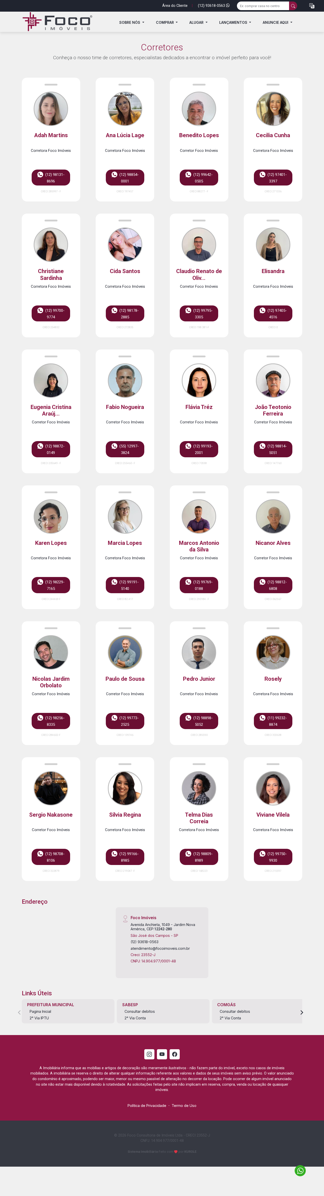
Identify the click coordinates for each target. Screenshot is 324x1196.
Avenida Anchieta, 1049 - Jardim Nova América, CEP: (163, 926)
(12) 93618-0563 (212, 6)
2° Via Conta (135, 1018)
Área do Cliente (175, 6)
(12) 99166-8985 (128, 857)
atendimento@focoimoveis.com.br (160, 948)
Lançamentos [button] (233, 22)
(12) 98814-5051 (277, 449)
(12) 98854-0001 (128, 177)
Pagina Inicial (40, 1011)
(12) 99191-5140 (128, 585)
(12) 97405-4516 (277, 313)
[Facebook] (175, 1054)
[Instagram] (149, 1054)
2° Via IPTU (39, 1018)
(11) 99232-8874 (277, 721)
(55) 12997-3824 (128, 449)
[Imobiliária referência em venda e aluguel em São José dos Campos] (55, 22)
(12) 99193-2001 (202, 449)
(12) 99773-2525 (128, 721)
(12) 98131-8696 (54, 177)
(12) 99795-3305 (202, 313)
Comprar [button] (165, 22)
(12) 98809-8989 (202, 857)
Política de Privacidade (147, 1105)
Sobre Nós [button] (130, 22)
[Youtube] (162, 1054)
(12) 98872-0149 (54, 449)
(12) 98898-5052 (202, 721)
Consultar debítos (140, 1011)
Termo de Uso (184, 1105)
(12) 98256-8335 (54, 721)
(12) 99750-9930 (277, 857)
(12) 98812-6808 (277, 585)
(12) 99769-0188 (202, 585)
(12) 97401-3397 (277, 177)
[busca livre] (293, 6)
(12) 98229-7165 (54, 585)
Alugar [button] (197, 22)
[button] (311, 6)
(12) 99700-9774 (54, 313)
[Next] (301, 1012)
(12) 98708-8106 (54, 857)
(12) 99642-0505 (202, 177)
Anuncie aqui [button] (276, 22)
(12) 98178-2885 (128, 313)
